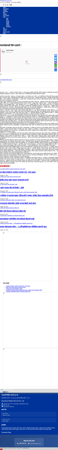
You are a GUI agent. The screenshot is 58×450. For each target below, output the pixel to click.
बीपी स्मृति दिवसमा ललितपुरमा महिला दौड (13, 211)
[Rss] (11, 5)
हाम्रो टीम (4, 409)
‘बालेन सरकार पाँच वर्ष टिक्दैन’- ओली (12, 188)
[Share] (55, 70)
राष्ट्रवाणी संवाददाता (10, 50)
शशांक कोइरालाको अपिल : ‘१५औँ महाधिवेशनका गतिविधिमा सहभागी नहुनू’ (23, 227)
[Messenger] (55, 60)
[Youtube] (7, 392)
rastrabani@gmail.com (8, 406)
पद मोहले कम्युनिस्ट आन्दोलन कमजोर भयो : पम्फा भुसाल (18, 172)
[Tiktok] (7, 5)
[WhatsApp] (55, 65)
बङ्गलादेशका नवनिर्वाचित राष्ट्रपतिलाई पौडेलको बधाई (17, 219)
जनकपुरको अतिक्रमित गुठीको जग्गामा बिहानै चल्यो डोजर (18, 203)
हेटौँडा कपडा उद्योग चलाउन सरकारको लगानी (14, 180)
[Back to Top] (1, 449)
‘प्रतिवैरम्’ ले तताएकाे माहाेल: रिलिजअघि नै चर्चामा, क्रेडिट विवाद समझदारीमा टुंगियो (26, 196)
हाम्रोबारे (4, 425)
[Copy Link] (55, 67)
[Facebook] (4, 5)
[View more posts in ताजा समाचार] (10, 166)
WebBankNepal (26, 447)
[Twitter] (6, 5)
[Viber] (9, 5)
